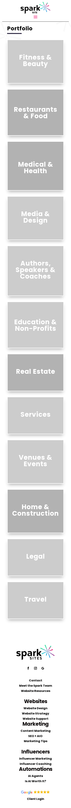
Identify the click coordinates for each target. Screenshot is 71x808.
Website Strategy (35, 713)
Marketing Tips (35, 741)
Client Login (35, 799)
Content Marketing (36, 731)
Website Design (35, 708)
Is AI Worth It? (35, 781)
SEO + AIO (35, 736)
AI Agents (35, 776)
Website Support (35, 719)
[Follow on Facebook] (28, 668)
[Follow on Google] (43, 668)
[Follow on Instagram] (35, 668)
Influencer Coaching (36, 764)
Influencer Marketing (35, 759)
